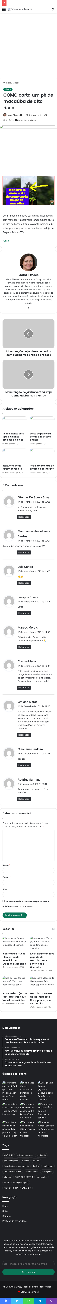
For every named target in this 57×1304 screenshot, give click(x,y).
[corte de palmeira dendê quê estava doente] (42, 424)
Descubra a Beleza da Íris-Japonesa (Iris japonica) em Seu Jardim (41, 998)
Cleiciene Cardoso (30, 749)
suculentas (42, 1177)
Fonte (6, 240)
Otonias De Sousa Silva (33, 497)
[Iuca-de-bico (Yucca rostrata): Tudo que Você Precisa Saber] (15, 983)
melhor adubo (31, 1171)
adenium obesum (24, 1155)
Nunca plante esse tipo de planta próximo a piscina (13, 436)
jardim (36, 1166)
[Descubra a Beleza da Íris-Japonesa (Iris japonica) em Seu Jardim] (42, 983)
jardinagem (48, 1166)
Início (8, 82)
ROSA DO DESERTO (24, 1177)
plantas (7, 1177)
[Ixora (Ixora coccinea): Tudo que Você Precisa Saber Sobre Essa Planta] (10, 1091)
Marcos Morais (28, 627)
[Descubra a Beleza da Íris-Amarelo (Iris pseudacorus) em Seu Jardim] (10, 1129)
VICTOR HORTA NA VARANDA (17, 1188)
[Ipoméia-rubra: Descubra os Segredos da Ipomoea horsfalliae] (46, 1129)
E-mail (7, 877)
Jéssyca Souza (28, 597)
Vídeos (16, 82)
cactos (36, 1160)
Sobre (5, 1211)
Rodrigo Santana (29, 779)
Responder (23, 517)
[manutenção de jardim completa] (15, 456)
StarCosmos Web (29, 1292)
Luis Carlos (25, 566)
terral (6, 1182)
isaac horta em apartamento (16, 1166)
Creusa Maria (27, 661)
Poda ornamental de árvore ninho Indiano (42, 467)
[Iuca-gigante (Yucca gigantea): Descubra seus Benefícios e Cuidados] (42, 943)
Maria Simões (13, 115)
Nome (6, 865)
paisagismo (47, 1171)
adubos (25, 1160)
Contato (6, 1216)
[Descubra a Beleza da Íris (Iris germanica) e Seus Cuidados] (28, 1129)
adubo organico (11, 1160)
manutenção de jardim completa (12, 467)
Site (5, 889)
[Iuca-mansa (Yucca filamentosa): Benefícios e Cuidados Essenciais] (15, 943)
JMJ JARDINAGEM (12, 1171)
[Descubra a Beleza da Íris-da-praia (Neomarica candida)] (46, 1111)
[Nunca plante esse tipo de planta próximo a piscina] (15, 424)
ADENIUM (8, 1155)
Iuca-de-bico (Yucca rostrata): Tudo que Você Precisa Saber (15, 997)
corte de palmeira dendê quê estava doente (40, 436)
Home (5, 1206)
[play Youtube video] (28, 190)
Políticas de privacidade (14, 1221)
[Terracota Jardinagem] (20, 9)
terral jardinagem (20, 1182)
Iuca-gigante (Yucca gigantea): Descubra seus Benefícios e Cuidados (42, 960)
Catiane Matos (28, 702)
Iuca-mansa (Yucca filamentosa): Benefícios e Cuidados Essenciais (14, 958)
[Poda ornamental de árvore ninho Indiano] (42, 456)
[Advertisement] (28, 46)
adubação (41, 1155)
